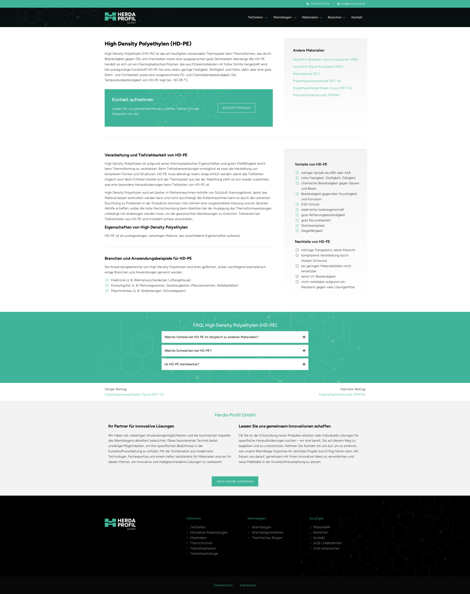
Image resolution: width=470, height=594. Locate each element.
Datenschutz (223, 585)
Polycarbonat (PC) (306, 74)
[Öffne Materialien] (320, 17)
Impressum (248, 585)
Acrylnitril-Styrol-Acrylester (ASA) (318, 67)
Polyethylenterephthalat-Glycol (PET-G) (322, 88)
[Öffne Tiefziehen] (266, 17)
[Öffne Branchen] (344, 17)
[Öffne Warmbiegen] (294, 17)
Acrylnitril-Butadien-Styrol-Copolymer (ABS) (326, 59)
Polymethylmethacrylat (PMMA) (316, 95)
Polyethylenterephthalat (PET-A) (317, 81)
